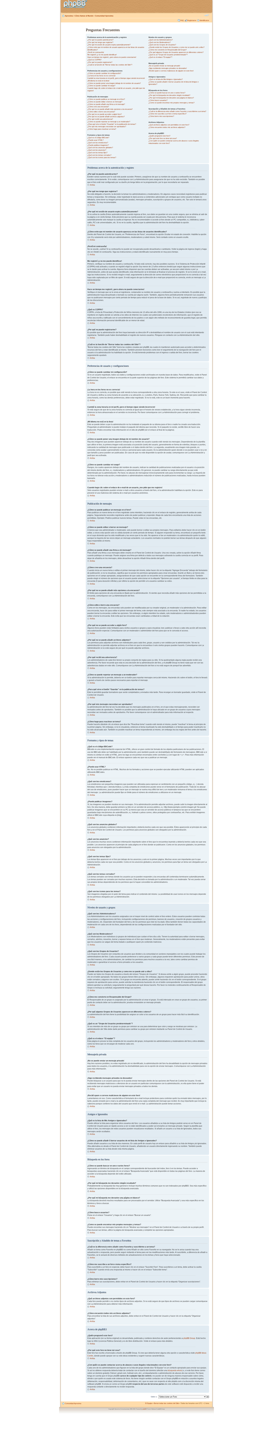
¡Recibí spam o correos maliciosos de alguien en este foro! (171, 71)
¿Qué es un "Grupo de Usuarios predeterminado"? (168, 55)
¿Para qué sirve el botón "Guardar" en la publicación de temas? (111, 124)
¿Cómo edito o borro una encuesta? (101, 112)
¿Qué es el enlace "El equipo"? (160, 57)
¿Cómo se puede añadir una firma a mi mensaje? (106, 104)
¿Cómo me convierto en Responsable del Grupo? (168, 50)
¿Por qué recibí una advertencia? (100, 119)
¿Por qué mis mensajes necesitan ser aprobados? (106, 126)
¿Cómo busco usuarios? (158, 100)
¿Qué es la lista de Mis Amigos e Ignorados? (166, 79)
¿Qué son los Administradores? (161, 40)
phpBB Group (189, 1338)
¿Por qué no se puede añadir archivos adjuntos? (106, 117)
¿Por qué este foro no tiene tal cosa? (163, 138)
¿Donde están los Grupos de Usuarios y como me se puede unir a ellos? (176, 47)
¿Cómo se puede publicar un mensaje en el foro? (106, 99)
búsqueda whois (175, 1370)
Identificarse (204, 20)
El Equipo (148, 1403)
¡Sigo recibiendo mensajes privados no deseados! (168, 68)
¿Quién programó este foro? (159, 136)
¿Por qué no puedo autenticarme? (100, 40)
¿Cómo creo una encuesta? (98, 107)
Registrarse (191, 20)
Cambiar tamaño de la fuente (206, 15)
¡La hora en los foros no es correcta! (101, 76)
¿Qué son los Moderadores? (160, 42)
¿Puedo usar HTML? (95, 140)
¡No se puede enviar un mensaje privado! (164, 66)
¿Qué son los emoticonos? (97, 143)
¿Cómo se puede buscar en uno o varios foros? (167, 93)
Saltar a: (154, 1397)
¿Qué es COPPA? (94, 60)
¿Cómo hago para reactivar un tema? (101, 129)
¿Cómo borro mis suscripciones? (161, 116)
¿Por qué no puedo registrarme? (99, 62)
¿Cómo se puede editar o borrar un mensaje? (104, 102)
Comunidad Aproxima (104, 16)
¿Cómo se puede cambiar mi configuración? (104, 73)
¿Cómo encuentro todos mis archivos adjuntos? (167, 127)
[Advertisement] (73, 74)
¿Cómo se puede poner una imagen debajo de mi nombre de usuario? (114, 83)
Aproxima (69, 16)
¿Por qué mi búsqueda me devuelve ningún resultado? (169, 95)
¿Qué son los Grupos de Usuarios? (162, 45)
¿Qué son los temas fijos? (97, 153)
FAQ (182, 20)
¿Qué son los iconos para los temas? (101, 157)
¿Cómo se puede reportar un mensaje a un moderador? (108, 122)
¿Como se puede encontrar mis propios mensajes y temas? (171, 103)
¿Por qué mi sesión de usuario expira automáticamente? (108, 45)
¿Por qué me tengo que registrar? (100, 42)
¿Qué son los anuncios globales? (100, 147)
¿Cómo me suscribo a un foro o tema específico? (167, 114)
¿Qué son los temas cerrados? (99, 155)
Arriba (92, 185)
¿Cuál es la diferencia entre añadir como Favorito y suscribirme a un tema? (177, 111)
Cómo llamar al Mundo (84, 16)
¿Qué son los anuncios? (96, 150)
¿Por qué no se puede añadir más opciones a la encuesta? (110, 109)
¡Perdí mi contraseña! (95, 52)
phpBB (144, 1409)
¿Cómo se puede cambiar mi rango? (101, 86)
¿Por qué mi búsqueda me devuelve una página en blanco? (171, 98)
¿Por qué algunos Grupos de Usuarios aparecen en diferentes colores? (176, 52)
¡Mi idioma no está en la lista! (98, 81)
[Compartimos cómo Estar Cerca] (76, 4)
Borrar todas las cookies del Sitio (166, 1403)
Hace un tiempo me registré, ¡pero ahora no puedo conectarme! (111, 57)
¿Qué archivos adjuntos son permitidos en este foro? (169, 125)
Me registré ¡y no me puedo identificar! (102, 55)
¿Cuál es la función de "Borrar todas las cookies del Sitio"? (109, 65)
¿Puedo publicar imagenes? (98, 145)
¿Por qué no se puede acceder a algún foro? (104, 114)
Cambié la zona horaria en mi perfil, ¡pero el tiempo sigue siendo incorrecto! (116, 78)
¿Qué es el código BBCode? (98, 138)
